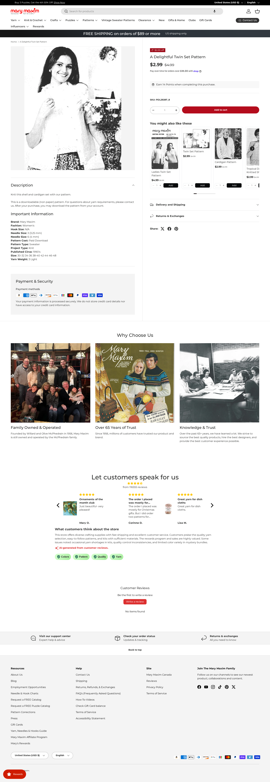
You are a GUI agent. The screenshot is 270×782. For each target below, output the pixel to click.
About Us (16, 674)
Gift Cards (205, 20)
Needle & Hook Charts (24, 693)
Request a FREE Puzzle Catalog (30, 705)
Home (14, 42)
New (162, 20)
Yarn (14, 20)
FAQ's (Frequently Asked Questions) (98, 693)
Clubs (192, 20)
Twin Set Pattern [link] (193, 151)
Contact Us (83, 674)
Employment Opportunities (28, 687)
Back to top (135, 649)
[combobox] (142, 11)
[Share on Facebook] (169, 228)
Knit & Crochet (33, 20)
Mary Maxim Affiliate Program (29, 737)
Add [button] (171, 185)
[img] (135, 483)
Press (14, 718)
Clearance (144, 20)
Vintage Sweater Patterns (118, 20)
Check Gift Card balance (91, 705)
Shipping (81, 680)
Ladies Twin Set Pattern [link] (161, 173)
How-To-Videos (85, 699)
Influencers (18, 26)
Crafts (54, 20)
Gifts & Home (176, 20)
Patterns (88, 20)
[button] (214, 11)
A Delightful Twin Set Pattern (33, 42)
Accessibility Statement (90, 718)
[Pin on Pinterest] (176, 228)
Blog (14, 680)
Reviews (151, 680)
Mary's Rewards (20, 743)
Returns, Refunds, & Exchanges (95, 687)
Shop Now (55, 2)
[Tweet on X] (162, 228)
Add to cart (220, 109)
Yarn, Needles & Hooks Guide (29, 730)
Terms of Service (86, 712)
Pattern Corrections (23, 712)
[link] (165, 148)
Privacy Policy (154, 687)
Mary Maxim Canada (159, 674)
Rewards (38, 26)
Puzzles (70, 20)
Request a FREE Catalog (26, 699)
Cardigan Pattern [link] (225, 162)
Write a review (135, 601)
